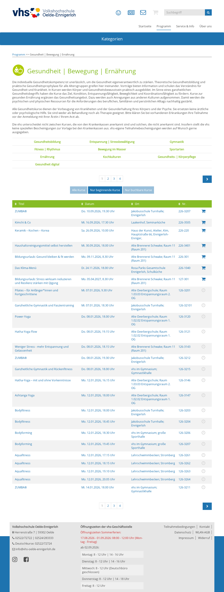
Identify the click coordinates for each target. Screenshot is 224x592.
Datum (89, 204)
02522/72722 (23, 538)
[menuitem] (116, 14)
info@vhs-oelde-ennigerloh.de (35, 549)
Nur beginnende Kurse (105, 190)
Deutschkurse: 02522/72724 (33, 543)
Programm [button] (164, 26)
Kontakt (205, 527)
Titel (21, 204)
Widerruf (204, 538)
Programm (18, 54)
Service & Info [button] (185, 26)
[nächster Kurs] (207, 179)
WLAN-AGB (202, 532)
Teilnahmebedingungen (179, 527)
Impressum (186, 538)
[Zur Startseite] (46, 13)
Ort (136, 204)
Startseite (145, 26)
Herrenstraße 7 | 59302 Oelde (34, 532)
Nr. (183, 204)
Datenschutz (182, 532)
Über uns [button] (206, 26)
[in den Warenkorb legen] (203, 211)
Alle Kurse (78, 190)
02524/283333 (44, 538)
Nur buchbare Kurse (138, 190)
